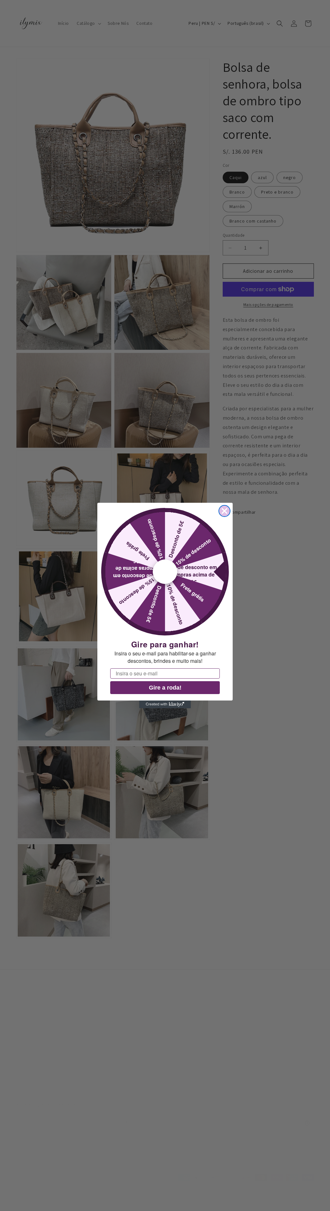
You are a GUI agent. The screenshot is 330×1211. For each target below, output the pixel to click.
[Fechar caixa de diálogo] (224, 511)
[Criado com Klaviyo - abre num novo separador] (165, 704)
